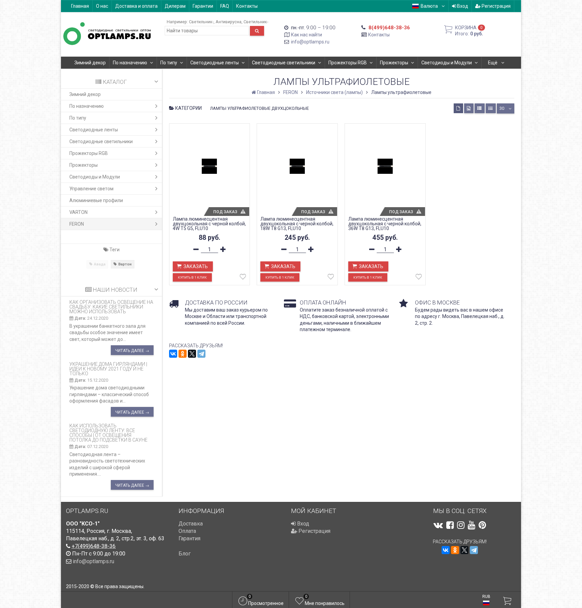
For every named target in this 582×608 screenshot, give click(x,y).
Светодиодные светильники (283, 62)
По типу (168, 62)
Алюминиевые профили (96, 200)
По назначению (130, 62)
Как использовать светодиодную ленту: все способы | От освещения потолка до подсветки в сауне (108, 433)
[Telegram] (201, 354)
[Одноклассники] (183, 354)
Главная (80, 6)
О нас (102, 6)
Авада (99, 264)
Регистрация (496, 6)
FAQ (224, 6)
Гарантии (203, 6)
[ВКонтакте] (173, 354)
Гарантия (189, 538)
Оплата (187, 531)
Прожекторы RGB (347, 62)
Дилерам (175, 6)
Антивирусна (228, 21)
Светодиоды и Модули (446, 62)
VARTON (78, 212)
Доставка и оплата (136, 6)
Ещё (493, 62)
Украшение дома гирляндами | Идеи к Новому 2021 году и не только (108, 368)
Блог (185, 553)
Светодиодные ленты (214, 62)
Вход (462, 6)
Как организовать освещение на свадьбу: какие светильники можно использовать (111, 306)
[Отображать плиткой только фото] (469, 108)
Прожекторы (394, 62)
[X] (192, 354)
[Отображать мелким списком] (491, 108)
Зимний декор (90, 62)
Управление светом (91, 188)
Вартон (125, 264)
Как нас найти (306, 34)
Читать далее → (132, 350)
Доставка (191, 523)
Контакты (247, 6)
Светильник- (201, 21)
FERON (76, 224)
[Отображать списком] (480, 108)
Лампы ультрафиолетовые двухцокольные (259, 108)
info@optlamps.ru (310, 41)
